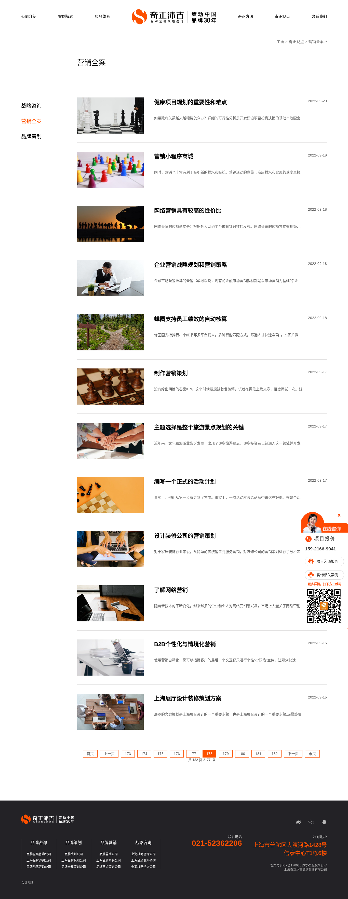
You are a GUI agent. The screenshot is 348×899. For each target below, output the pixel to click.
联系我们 (319, 16)
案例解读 (65, 16)
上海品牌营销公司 (108, 860)
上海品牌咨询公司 (38, 860)
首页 (90, 754)
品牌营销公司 (108, 854)
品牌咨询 (39, 842)
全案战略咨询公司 (143, 867)
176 (177, 754)
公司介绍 (28, 16)
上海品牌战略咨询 (143, 860)
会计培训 (27, 882)
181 (258, 754)
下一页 (293, 754)
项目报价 (325, 538)
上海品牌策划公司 (73, 860)
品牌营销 (108, 842)
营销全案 (316, 41)
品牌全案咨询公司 (38, 854)
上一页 (109, 754)
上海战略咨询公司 (143, 854)
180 (242, 754)
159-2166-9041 (320, 548)
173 (128, 754)
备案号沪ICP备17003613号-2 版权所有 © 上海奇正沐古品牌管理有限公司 (298, 868)
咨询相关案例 (327, 575)
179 (226, 754)
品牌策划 (31, 136)
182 (275, 754)
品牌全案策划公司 (73, 867)
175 (160, 754)
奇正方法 (245, 16)
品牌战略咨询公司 (38, 867)
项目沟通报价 (327, 561)
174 (144, 754)
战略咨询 (31, 106)
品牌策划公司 (73, 854)
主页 (280, 41)
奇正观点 (282, 16)
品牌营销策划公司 (108, 867)
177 (193, 754)
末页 (312, 754)
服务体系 (102, 16)
